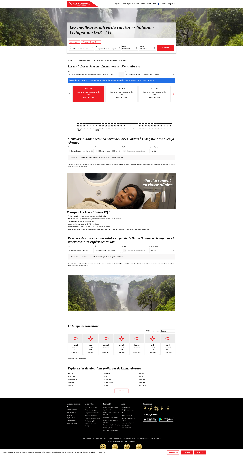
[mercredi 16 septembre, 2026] (143, 123)
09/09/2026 (144, 49)
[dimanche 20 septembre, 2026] (155, 123)
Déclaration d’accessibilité (110, 430)
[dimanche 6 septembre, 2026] (112, 123)
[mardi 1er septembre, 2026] (96, 123)
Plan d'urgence (107, 427)
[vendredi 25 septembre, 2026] (170, 123)
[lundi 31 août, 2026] (93, 123)
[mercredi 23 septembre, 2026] (164, 123)
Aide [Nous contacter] (128, 410)
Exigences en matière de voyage (128, 419)
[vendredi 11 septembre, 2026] (127, 123)
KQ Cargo (70, 415)
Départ (124, 46)
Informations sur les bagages (91, 424)
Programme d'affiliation (92, 412)
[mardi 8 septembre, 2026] (118, 123)
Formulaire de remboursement (126, 426)
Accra (141, 376)
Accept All (200, 452)
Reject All (187, 452)
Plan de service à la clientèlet (111, 425)
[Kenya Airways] (145, 408)
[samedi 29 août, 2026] (87, 123)
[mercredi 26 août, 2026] (78, 123)
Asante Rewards (145, 4)
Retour (142, 46)
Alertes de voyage (127, 415)
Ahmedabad (108, 379)
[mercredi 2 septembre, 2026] (99, 123)
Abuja (106, 376)
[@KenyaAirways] (150, 408)
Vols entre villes (118, 438)
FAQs (123, 412)
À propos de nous (133, 4)
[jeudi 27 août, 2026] (81, 123)
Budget (124, 147)
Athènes (142, 382)
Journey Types (153, 147)
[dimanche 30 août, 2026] (90, 123)
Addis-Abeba (72, 379)
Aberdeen (107, 373)
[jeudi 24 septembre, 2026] (167, 123)
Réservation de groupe (91, 410)
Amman (142, 379)
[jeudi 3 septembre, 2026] (103, 123)
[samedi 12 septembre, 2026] (130, 123)
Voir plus (121, 391)
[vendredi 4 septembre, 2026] (106, 123)
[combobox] (81, 49)
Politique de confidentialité (110, 407)
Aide (154, 4)
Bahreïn (106, 385)
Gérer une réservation (91, 407)
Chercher (165, 48)
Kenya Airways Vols (83, 60)
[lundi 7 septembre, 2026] (115, 123)
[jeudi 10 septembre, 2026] (124, 123)
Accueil (70, 60)
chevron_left (69, 93)
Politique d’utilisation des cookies (110, 421)
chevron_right (173, 93)
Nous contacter (126, 407)
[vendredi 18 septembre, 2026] (149, 123)
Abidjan (141, 373)
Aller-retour (73, 42)
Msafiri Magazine (72, 423)
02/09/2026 (126, 49)
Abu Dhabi (71, 376)
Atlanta (70, 385)
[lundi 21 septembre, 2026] (158, 123)
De (70, 46)
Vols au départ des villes (129, 438)
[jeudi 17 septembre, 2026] (146, 123)
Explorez (117, 4)
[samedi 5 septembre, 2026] (109, 123)
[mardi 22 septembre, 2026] (161, 123)
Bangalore (142, 385)
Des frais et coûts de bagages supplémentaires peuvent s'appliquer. (154, 164)
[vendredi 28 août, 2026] (84, 123)
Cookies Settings (173, 452)
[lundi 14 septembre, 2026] (136, 123)
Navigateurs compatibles (110, 417)
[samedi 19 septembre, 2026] (152, 123)
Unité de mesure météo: (152, 331)
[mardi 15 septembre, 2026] (140, 123)
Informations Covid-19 (128, 423)
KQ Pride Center (71, 418)
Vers (126, 71)
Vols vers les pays (86, 438)
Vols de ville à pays (156, 438)
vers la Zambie (98, 60)
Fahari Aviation (71, 420)
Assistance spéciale (90, 421)
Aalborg (70, 373)
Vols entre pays (108, 438)
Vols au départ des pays (143, 438)
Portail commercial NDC (92, 415)
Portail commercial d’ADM (92, 418)
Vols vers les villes (97, 438)
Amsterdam (72, 382)
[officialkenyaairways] (156, 408)
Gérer (124, 4)
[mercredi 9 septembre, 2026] (121, 123)
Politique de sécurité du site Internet (111, 413)
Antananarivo (108, 382)
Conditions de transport (110, 410)
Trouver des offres (88, 97)
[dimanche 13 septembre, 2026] (133, 123)
